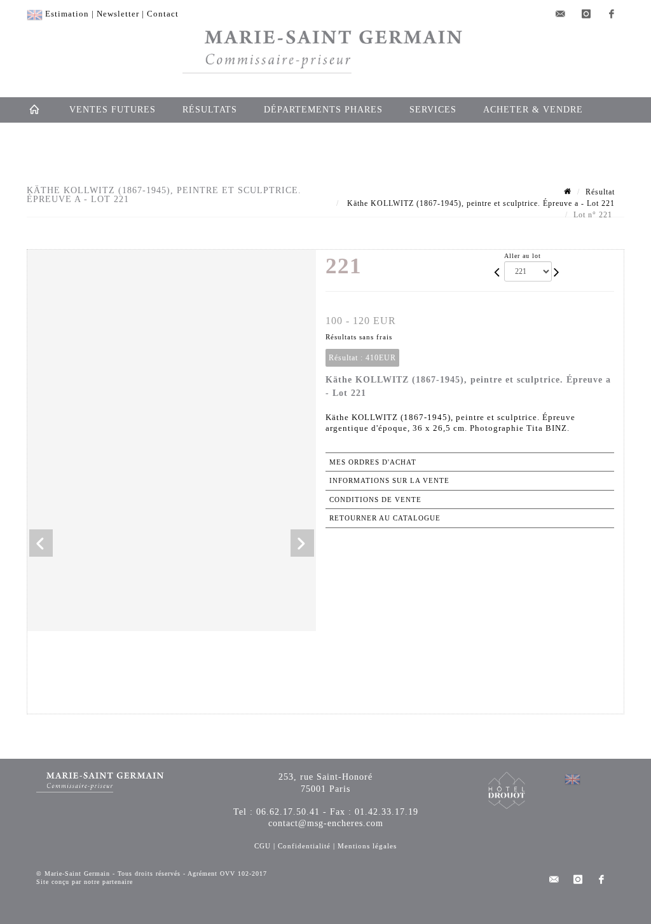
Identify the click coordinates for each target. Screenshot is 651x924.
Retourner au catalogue (385, 518)
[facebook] (611, 14)
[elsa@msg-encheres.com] (560, 14)
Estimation (67, 13)
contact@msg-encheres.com (325, 823)
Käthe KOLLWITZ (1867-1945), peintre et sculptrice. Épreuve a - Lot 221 (480, 203)
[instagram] (586, 14)
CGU (262, 846)
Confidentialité (304, 846)
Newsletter (118, 13)
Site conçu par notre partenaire (84, 881)
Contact (163, 13)
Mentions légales (367, 846)
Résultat (600, 191)
